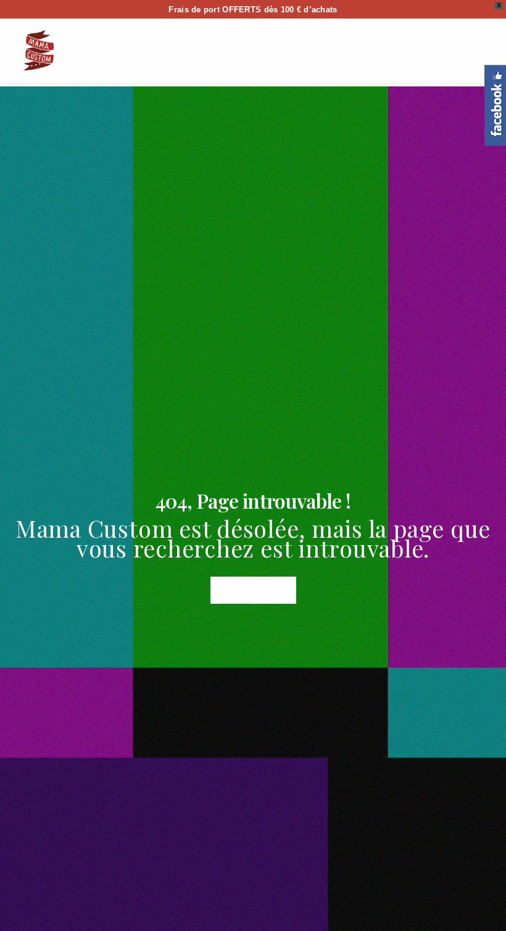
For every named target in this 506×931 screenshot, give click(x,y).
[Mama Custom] (38, 50)
